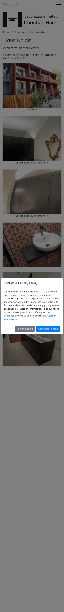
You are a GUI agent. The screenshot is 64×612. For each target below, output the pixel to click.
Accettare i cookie (48, 328)
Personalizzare (25, 328)
